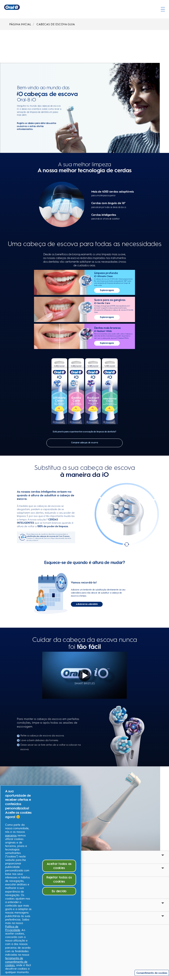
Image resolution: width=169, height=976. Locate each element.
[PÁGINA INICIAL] (12, 7)
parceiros (11, 835)
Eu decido (59, 891)
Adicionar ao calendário (87, 604)
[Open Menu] (163, 9)
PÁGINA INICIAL (20, 24)
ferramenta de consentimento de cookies (16, 962)
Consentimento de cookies (151, 972)
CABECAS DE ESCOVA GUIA (55, 24)
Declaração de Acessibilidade (28, 951)
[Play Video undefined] (84, 675)
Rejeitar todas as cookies (59, 879)
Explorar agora (107, 290)
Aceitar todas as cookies (59, 866)
